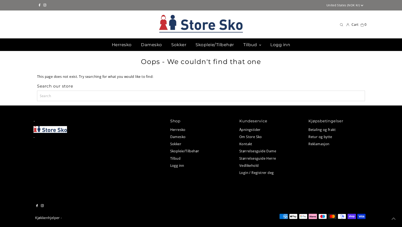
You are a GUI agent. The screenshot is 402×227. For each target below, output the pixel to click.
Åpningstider (250, 129)
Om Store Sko (250, 136)
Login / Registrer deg (256, 172)
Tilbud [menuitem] (250, 44)
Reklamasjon (318, 144)
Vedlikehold (249, 165)
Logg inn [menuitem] (280, 44)
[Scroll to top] (393, 218)
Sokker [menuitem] (178, 44)
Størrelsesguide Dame (257, 151)
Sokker (175, 144)
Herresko (178, 129)
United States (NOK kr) (343, 5)
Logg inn (177, 165)
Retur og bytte (320, 136)
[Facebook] (39, 5)
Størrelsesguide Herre (257, 158)
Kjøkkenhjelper (47, 217)
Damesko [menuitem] (151, 44)
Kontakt (245, 144)
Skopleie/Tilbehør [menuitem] (215, 44)
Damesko (178, 136)
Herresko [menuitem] (122, 44)
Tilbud (175, 158)
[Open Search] (341, 24)
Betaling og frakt (322, 129)
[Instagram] (44, 5)
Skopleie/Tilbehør (184, 151)
